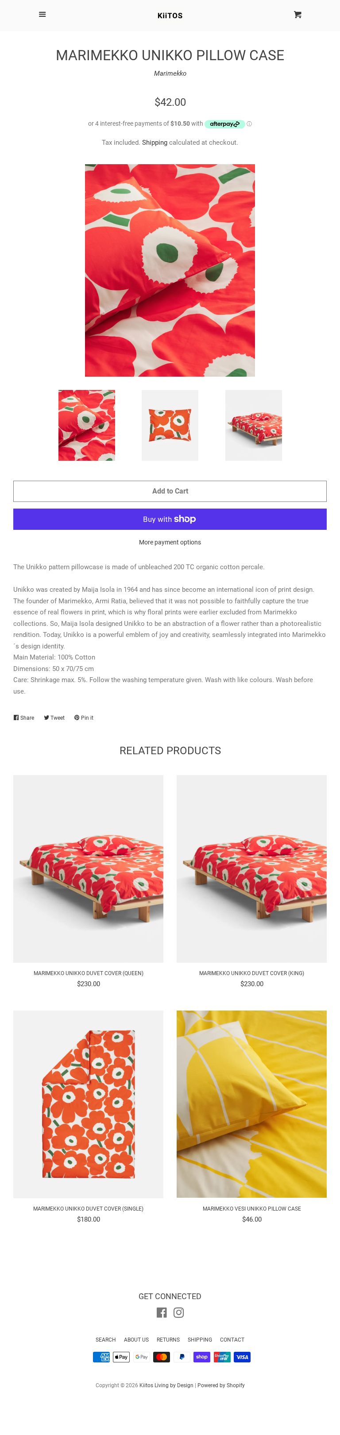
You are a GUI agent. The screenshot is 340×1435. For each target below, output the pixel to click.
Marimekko (170, 73)
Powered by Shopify (221, 1385)
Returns (168, 1340)
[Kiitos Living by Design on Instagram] (179, 1315)
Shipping (154, 143)
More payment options (170, 542)
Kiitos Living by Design (166, 1385)
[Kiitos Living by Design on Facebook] (161, 1315)
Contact (232, 1340)
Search (106, 1340)
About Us (136, 1340)
